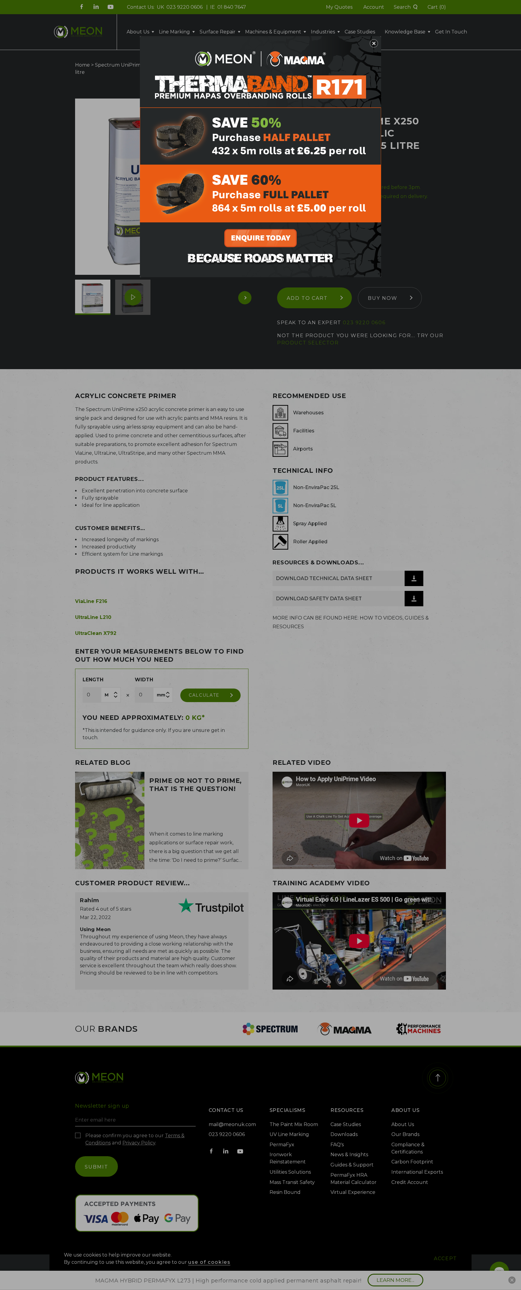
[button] (373, 43)
